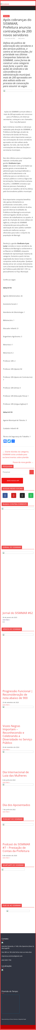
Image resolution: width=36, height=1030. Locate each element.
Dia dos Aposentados (16, 805)
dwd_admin (21, 38)
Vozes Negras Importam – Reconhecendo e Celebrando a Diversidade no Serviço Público (17, 734)
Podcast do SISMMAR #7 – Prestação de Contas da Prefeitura (16, 847)
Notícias (6, 16)
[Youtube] (13, 495)
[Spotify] (30, 495)
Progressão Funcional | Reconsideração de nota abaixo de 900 (18, 694)
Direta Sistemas (14, 1019)
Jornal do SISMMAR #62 (18, 613)
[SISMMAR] (4, 4)
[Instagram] (22, 495)
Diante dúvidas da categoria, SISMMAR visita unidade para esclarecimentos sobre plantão (16, 454)
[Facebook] (5, 495)
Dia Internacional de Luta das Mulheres (16, 773)
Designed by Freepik (22, 1019)
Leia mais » (6, 620)
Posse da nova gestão (23, 462)
